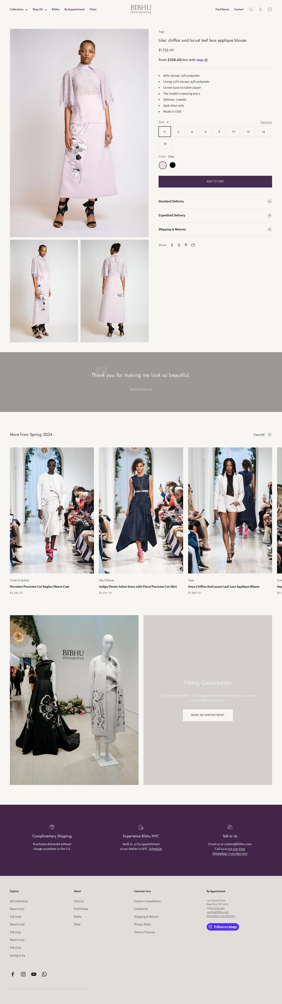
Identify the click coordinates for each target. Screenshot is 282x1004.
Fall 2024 (15, 947)
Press (93, 9)
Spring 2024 (17, 955)
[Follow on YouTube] (34, 974)
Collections (17, 9)
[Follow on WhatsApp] (44, 974)
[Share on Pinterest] (186, 245)
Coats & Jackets (19, 580)
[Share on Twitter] (178, 245)
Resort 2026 (17, 924)
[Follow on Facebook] (12, 974)
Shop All (38, 9)
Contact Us (141, 909)
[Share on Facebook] (171, 245)
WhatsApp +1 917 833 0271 (230, 853)
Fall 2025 (15, 932)
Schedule (155, 849)
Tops (162, 31)
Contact (239, 9)
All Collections (19, 901)
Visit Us (79, 901)
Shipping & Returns (146, 916)
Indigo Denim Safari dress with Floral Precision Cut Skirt (138, 586)
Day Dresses (106, 580)
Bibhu (55, 9)
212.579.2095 (236, 849)
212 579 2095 (218, 908)
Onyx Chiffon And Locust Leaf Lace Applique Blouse (223, 586)
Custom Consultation (147, 901)
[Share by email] (193, 245)
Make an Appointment (208, 715)
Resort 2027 (17, 909)
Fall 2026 (15, 916)
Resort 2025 (17, 939)
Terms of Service (144, 932)
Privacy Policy (142, 924)
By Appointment (74, 9)
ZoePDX (83, 988)
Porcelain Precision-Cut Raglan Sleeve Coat (39, 586)
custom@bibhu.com (218, 912)
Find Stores (222, 9)
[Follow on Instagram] (23, 974)
